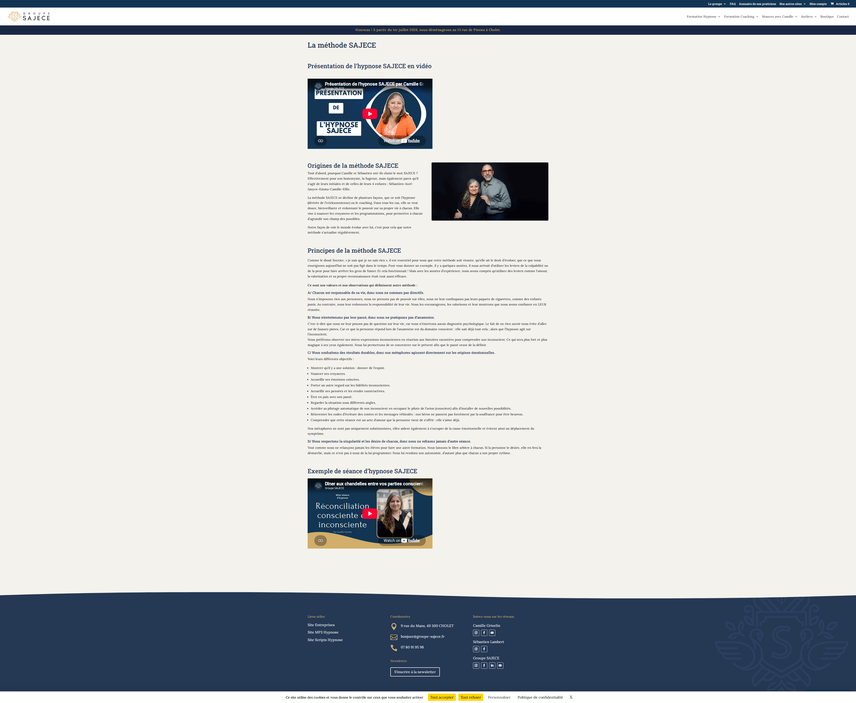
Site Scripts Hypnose (325, 639)
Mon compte (818, 4)
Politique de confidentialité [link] (540, 697)
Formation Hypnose (701, 16)
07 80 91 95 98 (412, 647)
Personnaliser (499, 697)
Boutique (827, 16)
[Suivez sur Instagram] (476, 633)
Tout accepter (442, 697)
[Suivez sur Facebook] (484, 633)
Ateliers (807, 16)
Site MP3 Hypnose (323, 632)
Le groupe (715, 4)
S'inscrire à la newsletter (415, 672)
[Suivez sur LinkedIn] (492, 665)
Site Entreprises (321, 625)
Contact (843, 16)
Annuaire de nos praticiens (757, 4)
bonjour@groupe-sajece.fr (422, 636)
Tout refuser (471, 697)
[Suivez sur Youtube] (492, 633)
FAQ (733, 4)
